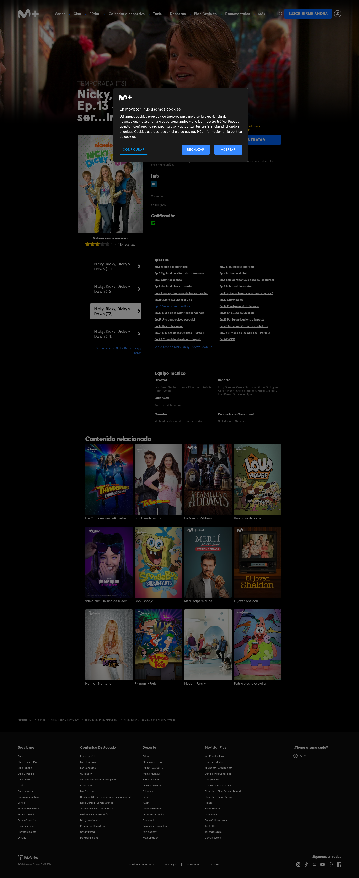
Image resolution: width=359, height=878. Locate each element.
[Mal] (92, 244)
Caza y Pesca (87, 831)
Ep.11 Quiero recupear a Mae (173, 299)
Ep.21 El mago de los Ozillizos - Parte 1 (179, 332)
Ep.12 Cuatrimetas (231, 299)
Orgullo (22, 837)
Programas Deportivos (92, 826)
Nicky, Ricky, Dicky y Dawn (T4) (112, 334)
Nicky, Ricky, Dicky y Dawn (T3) (112, 311)
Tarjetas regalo (213, 831)
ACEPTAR (228, 149)
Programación (151, 837)
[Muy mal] (87, 244)
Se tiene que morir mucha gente (98, 779)
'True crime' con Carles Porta (96, 808)
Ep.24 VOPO (227, 339)
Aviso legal (170, 864)
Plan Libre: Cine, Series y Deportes (224, 791)
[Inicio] (28, 13)
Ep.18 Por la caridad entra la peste (242, 319)
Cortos (21, 785)
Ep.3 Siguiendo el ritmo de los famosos (179, 273)
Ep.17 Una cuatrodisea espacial (175, 319)
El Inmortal (86, 785)
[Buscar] (280, 14)
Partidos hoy (149, 831)
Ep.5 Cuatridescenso (168, 279)
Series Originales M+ (29, 808)
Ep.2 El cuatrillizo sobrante (237, 266)
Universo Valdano (152, 785)
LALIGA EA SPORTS (153, 767)
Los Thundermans (148, 518)
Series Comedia (27, 820)
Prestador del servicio (141, 864)
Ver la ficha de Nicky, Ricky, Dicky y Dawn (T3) (184, 347)
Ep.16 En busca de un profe (237, 312)
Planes (208, 802)
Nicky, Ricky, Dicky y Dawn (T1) (112, 266)
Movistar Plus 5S (89, 837)
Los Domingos (88, 767)
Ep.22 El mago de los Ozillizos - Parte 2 (245, 332)
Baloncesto (149, 791)
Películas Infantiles (28, 797)
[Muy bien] (107, 244)
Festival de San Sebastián (94, 814)
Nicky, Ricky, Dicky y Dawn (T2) (112, 289)
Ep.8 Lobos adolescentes (236, 286)
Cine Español (25, 767)
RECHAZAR (195, 149)
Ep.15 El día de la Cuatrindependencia (179, 312)
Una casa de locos (247, 518)
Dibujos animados (90, 820)
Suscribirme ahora (308, 13)
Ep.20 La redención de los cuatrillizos (244, 326)
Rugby (146, 802)
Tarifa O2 (210, 826)
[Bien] (102, 244)
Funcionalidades (214, 762)
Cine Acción (24, 779)
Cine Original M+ (27, 762)
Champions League (153, 762)
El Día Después (151, 779)
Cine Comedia (26, 773)
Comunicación (213, 837)
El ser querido (88, 756)
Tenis (157, 13)
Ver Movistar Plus (214, 756)
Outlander (86, 773)
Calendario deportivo (127, 13)
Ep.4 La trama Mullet (233, 273)
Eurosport (148, 820)
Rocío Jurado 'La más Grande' (97, 802)
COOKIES (214, 864)
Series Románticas (28, 814)
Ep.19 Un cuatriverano (169, 326)
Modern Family (195, 683)
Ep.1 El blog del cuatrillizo (171, 266)
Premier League (152, 773)
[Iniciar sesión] (337, 13)
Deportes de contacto (155, 814)
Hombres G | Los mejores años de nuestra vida (106, 797)
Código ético (212, 779)
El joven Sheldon (246, 601)
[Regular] (97, 244)
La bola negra (88, 762)
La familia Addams (198, 518)
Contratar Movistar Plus (218, 785)
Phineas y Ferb (145, 683)
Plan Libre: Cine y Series (218, 797)
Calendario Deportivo (155, 826)
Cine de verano (26, 791)
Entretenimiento (27, 831)
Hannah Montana (98, 683)
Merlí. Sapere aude (198, 601)
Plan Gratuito (205, 13)
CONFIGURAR (133, 149)
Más (261, 14)
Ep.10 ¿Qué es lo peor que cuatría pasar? (246, 293)
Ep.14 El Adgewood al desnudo (239, 306)
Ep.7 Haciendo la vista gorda (173, 286)
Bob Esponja (144, 601)
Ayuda (303, 755)
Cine (77, 13)
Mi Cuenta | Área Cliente (218, 767)
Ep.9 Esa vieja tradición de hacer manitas (181, 293)
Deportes (178, 13)
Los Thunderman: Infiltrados (105, 518)
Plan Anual (211, 814)
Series (60, 13)
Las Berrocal (87, 791)
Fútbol (94, 13)
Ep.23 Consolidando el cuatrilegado (178, 339)
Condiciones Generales (218, 773)
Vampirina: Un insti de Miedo (106, 601)
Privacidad (193, 864)
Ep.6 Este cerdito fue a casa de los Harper (247, 279)
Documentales (237, 13)
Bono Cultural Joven (216, 820)
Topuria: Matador (152, 808)
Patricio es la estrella (250, 683)
